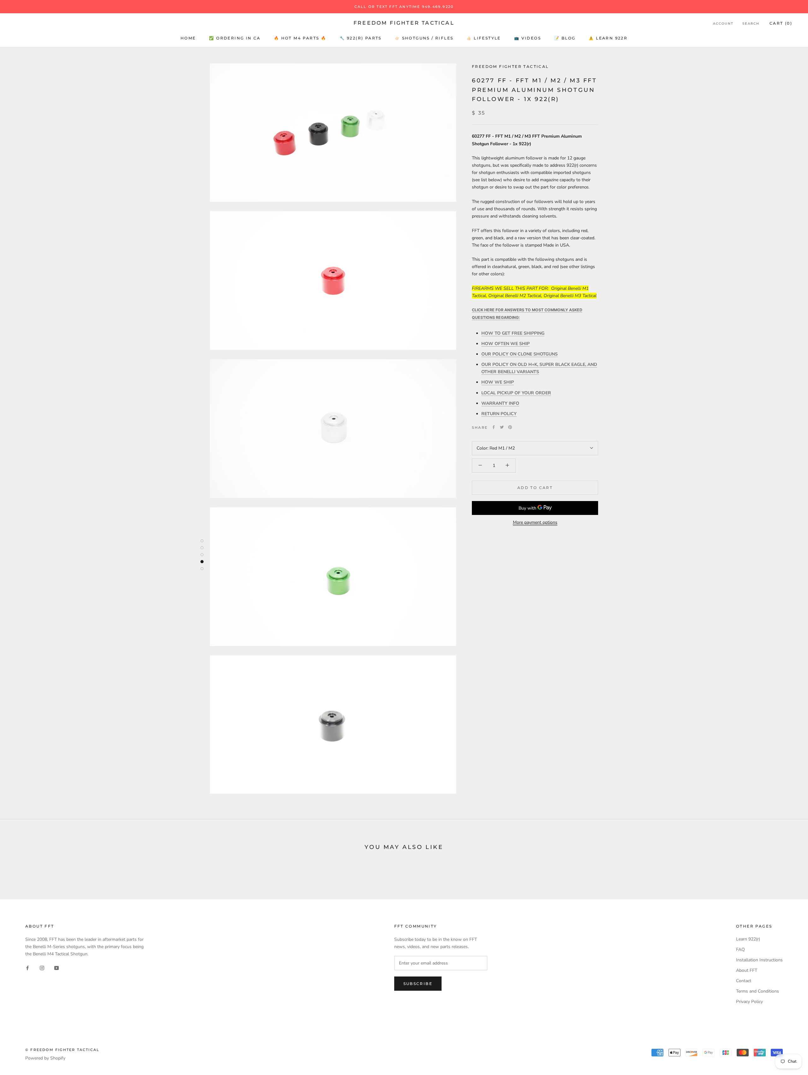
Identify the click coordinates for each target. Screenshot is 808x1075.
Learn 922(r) (748, 939)
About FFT (746, 970)
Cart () (780, 23)
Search (750, 23)
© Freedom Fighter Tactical (62, 1050)
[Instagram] (42, 967)
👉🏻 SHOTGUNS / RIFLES (424, 38)
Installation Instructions (759, 960)
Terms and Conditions (757, 991)
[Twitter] (502, 427)
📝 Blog (564, 38)
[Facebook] (494, 427)
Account (723, 23)
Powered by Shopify (45, 1058)
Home (188, 38)
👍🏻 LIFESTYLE (483, 38)
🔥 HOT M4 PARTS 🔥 (300, 38)
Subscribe (418, 983)
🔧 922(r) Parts (361, 38)
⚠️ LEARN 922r (608, 38)
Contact (743, 981)
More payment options (535, 522)
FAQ (740, 950)
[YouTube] (56, 967)
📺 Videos (527, 38)
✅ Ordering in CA (234, 38)
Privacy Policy (749, 1002)
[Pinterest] (510, 427)
